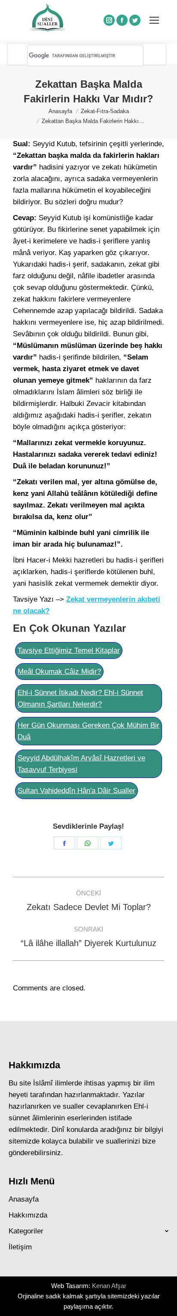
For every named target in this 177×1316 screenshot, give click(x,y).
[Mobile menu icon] (154, 20)
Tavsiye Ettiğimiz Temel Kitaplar (69, 650)
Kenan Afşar (109, 1285)
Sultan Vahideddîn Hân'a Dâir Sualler (76, 791)
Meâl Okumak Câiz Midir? (59, 671)
